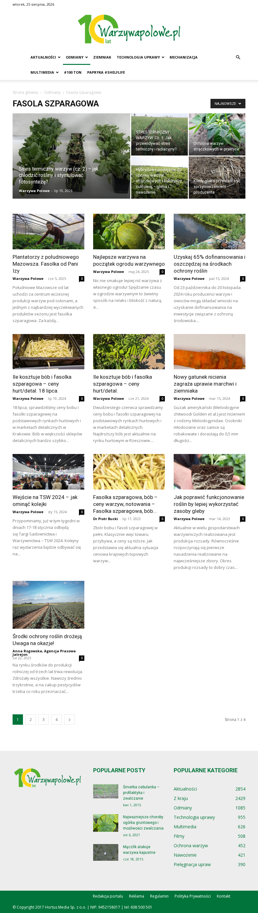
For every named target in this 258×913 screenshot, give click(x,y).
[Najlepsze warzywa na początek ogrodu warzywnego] (129, 231)
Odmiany (74, 57)
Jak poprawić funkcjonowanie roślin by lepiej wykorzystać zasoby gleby (209, 504)
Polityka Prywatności (193, 896)
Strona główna (25, 92)
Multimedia (42, 72)
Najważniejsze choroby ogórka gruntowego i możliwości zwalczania (143, 823)
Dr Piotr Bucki (105, 518)
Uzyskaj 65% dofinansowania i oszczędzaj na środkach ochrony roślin (209, 264)
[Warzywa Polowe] (129, 29)
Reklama (136, 896)
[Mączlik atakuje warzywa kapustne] (105, 852)
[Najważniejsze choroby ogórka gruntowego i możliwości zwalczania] (105, 823)
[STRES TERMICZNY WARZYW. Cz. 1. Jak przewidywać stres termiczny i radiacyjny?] (159, 134)
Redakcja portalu (108, 896)
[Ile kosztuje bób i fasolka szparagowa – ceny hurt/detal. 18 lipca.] (48, 352)
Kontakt (223, 896)
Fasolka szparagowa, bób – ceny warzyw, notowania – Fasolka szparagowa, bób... (125, 504)
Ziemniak (102, 57)
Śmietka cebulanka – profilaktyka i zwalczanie (141, 793)
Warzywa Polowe (34, 190)
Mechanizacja (184, 57)
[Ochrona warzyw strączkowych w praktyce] (217, 134)
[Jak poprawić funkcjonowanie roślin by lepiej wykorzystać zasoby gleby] (209, 472)
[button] (237, 57)
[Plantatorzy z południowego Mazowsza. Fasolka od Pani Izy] (48, 231)
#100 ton (72, 72)
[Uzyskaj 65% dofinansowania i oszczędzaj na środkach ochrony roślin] (209, 231)
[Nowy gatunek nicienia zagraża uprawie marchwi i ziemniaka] (209, 352)
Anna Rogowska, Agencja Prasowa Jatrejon (44, 653)
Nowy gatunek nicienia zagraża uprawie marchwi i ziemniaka (205, 384)
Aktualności (43, 57)
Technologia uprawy (138, 57)
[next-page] (69, 719)
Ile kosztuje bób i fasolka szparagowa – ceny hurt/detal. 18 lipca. (42, 384)
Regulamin (159, 896)
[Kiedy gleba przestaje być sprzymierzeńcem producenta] (217, 177)
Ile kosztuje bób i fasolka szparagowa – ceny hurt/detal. (122, 384)
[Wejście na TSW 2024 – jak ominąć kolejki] (48, 472)
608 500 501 (141, 907)
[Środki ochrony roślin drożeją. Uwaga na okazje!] (48, 605)
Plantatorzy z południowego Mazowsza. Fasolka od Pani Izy (46, 264)
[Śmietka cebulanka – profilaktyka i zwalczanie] (105, 791)
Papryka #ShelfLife (106, 72)
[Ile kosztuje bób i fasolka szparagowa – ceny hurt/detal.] (129, 352)
